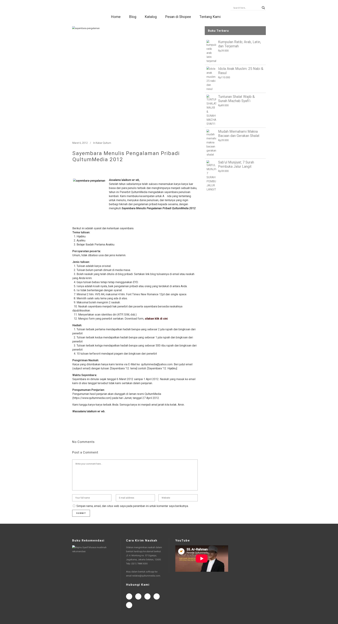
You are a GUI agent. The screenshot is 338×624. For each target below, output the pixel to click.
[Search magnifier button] (263, 7)
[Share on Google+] (85, 430)
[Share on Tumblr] (96, 430)
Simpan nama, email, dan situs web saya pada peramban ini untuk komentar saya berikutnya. (132, 506)
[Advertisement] (235, 220)
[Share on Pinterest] (102, 430)
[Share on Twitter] (80, 430)
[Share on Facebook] (74, 430)
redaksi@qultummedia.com (146, 575)
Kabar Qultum (103, 142)
